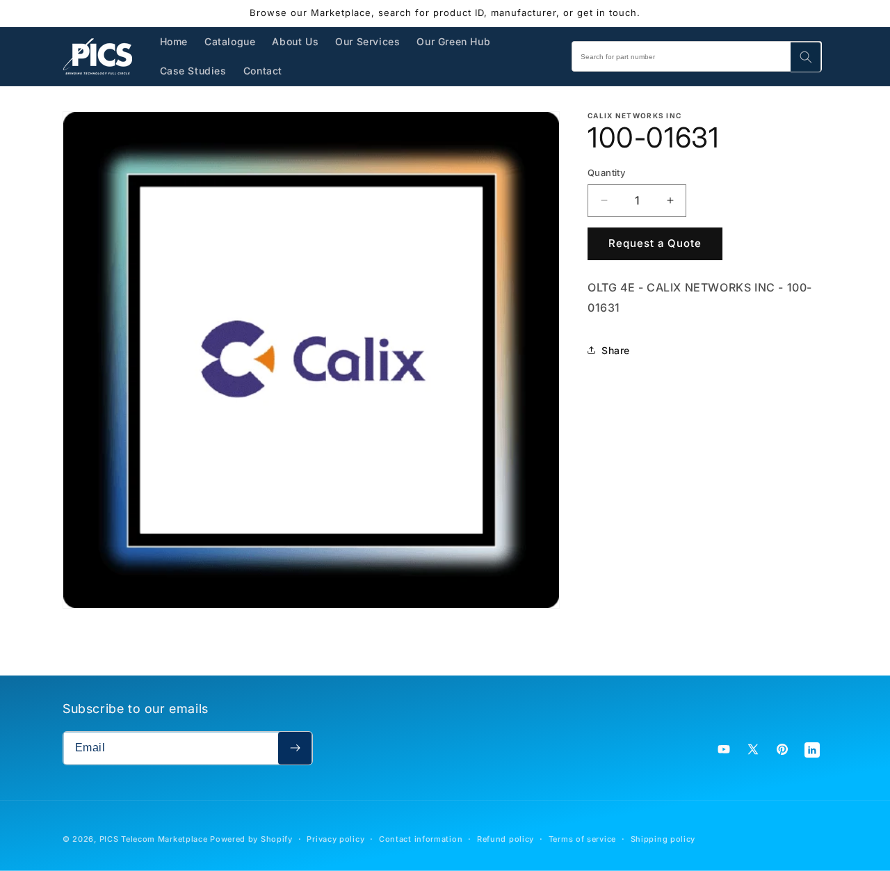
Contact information (420, 839)
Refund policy (505, 839)
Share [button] (615, 350)
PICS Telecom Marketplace (153, 839)
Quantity (606, 172)
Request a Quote (655, 243)
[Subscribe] (295, 748)
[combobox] (697, 56)
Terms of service (582, 839)
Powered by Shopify (251, 839)
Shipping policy (663, 839)
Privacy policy (335, 839)
